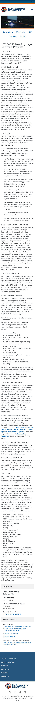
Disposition (13, 36)
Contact (23, 36)
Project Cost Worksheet (12, 633)
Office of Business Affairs (12, 614)
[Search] (31, 1)
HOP (30, 32)
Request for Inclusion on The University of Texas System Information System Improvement (17, 429)
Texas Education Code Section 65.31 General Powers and (17, 643)
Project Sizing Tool (10, 636)
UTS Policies (20, 32)
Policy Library (8, 32)
